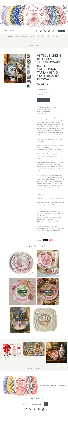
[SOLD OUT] (22, 279)
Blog (33, 36)
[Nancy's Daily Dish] (34, 1)
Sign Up (24, 404)
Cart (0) (61, 31)
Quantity (40, 94)
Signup (5, 30)
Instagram (53, 31)
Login (37, 45)
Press (47, 36)
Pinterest (49, 31)
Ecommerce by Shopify (35, 398)
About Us (40, 36)
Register (31, 45)
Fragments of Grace (34, 41)
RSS (45, 31)
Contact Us (56, 36)
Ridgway (44, 89)
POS (64, 385)
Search (29, 368)
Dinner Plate (21, 51)
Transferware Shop (22, 36)
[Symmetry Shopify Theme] (11, 360)
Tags (6, 51)
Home (10, 36)
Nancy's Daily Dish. (57, 385)
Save (51, 240)
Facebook (36, 31)
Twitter (40, 31)
